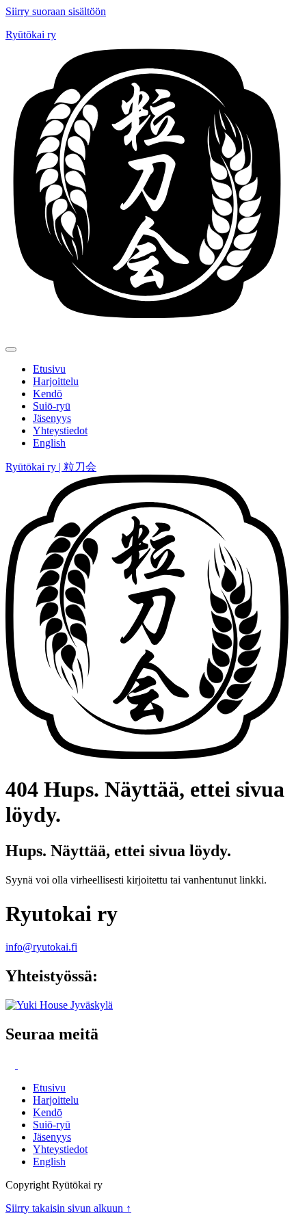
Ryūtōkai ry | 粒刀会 (50, 467)
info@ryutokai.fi (41, 947)
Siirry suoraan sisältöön (55, 11)
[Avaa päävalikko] (10, 349)
